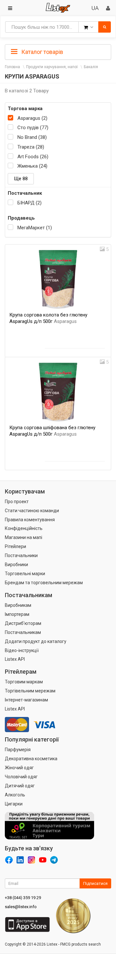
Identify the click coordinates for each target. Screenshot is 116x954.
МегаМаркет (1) (34, 228)
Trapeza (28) (30, 147)
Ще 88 (21, 178)
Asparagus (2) (32, 118)
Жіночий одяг (19, 767)
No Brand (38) (32, 137)
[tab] (58, 51)
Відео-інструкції (22, 650)
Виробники (16, 564)
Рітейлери (15, 546)
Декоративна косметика (31, 758)
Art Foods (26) (32, 157)
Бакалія (91, 67)
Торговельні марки (25, 573)
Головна (12, 67)
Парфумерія (18, 749)
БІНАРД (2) (29, 203)
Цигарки (14, 803)
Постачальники (21, 555)
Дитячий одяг (20, 785)
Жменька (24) (32, 166)
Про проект (17, 501)
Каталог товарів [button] (41, 51)
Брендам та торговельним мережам (44, 582)
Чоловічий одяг (21, 776)
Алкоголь (15, 794)
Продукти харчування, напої (52, 67)
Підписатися (95, 883)
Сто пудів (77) (32, 127)
